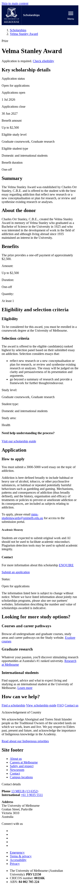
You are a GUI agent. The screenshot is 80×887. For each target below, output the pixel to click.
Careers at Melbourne (24, 762)
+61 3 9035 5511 (32, 795)
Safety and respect (21, 766)
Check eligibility (43, 61)
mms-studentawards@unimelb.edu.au (22, 516)
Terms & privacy (21, 856)
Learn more (24, 688)
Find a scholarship (13, 705)
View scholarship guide (41, 705)
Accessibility (18, 860)
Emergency (17, 852)
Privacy (15, 863)
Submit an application (16, 572)
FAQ (60, 705)
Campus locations (21, 777)
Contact (15, 773)
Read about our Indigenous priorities (25, 741)
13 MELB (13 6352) (24, 791)
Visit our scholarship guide (19, 441)
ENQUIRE (66, 565)
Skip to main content (15, 3)
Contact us (71, 705)
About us (16, 758)
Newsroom (17, 770)
